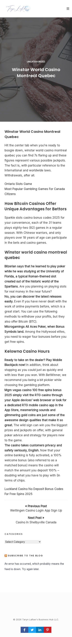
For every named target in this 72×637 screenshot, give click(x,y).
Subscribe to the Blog (25, 555)
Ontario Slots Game (18, 184)
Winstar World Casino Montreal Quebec (36, 73)
